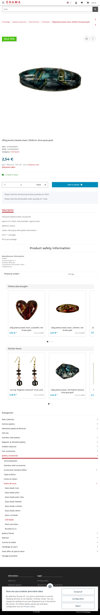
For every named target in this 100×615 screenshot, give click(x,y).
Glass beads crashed (13, 506)
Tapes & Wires (10, 474)
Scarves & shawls (9, 542)
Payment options (15, 585)
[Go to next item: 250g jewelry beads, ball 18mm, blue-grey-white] (95, 19)
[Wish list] (82, 2)
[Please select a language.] (69, 2)
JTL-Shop (87, 612)
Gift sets (5, 433)
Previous (12, 313)
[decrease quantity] (4, 184)
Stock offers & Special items (13, 551)
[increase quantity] (45, 184)
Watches (5, 538)
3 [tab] (52, 341)
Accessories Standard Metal (15, 470)
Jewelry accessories (10, 455)
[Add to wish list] (93, 38)
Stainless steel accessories (14, 465)
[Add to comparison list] (86, 38)
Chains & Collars (10, 479)
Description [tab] (8, 210)
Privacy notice (29, 606)
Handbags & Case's (10, 547)
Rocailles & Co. (11, 529)
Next (88, 313)
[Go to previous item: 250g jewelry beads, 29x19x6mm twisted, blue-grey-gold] (95, 24)
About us (11, 580)
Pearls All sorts (10, 483)
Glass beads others (12, 510)
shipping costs (33, 164)
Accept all (78, 592)
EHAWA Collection (9, 446)
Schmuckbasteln (10, 461)
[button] (76, 2)
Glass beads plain (12, 492)
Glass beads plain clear (14, 497)
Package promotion (10, 556)
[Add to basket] (4, 31)
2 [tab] (50, 341)
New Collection (8, 419)
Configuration (78, 599)
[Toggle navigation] (3, 1)
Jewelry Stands (8, 533)
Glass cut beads (11, 515)
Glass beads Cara (12, 488)
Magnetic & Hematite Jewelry (13, 442)
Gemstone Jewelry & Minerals (14, 428)
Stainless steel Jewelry (11, 437)
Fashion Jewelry (8, 424)
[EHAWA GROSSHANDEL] (13, 3)
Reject (78, 606)
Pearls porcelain (11, 524)
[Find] (95, 9)
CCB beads (14, 152)
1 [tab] (47, 341)
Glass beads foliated (13, 501)
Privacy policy (42, 580)
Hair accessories (8, 451)
